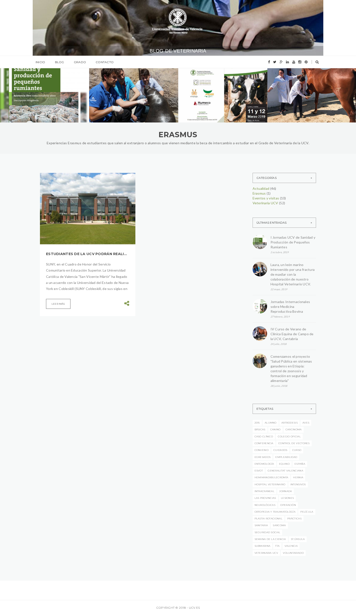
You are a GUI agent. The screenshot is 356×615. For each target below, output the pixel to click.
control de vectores (294, 443)
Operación (288, 505)
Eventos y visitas (266, 198)
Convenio (262, 450)
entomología (264, 463)
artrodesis (289, 422)
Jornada (285, 491)
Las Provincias (265, 498)
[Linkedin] (287, 62)
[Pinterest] (306, 62)
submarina (263, 545)
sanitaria (261, 525)
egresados (263, 457)
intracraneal (265, 491)
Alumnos (290, 82)
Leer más (58, 303)
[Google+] (281, 62)
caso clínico (264, 436)
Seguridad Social (267, 532)
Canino (275, 429)
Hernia (298, 477)
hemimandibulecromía (271, 477)
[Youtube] (293, 62)
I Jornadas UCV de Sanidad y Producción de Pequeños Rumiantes (43, 100)
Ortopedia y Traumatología (275, 511)
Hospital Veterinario (270, 484)
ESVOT (259, 470)
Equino (284, 463)
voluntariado (293, 552)
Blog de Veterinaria (178, 50)
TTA (277, 545)
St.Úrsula (298, 539)
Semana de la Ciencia (270, 539)
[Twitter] (274, 62)
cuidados (280, 450)
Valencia (291, 545)
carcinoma (294, 429)
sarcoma (279, 525)
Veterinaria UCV (51, 84)
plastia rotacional (268, 518)
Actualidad (25, 84)
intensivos (298, 484)
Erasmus (259, 193)
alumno (271, 422)
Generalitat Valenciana (285, 470)
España (299, 463)
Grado (80, 62)
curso (297, 450)
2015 (257, 422)
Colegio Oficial (289, 436)
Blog (59, 62)
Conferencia (264, 443)
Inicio (40, 62)
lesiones (287, 498)
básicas (260, 429)
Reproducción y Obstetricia (215, 85)
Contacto (105, 62)
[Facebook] (269, 62)
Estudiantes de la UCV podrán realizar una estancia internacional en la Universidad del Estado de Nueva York (87, 254)
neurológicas (265, 505)
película (306, 511)
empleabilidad (286, 457)
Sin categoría (314, 82)
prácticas (294, 518)
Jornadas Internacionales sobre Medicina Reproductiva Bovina (290, 306)
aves (305, 422)
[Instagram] (299, 62)
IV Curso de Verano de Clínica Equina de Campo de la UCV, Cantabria (311, 105)
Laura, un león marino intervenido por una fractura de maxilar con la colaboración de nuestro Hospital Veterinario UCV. (293, 274)
